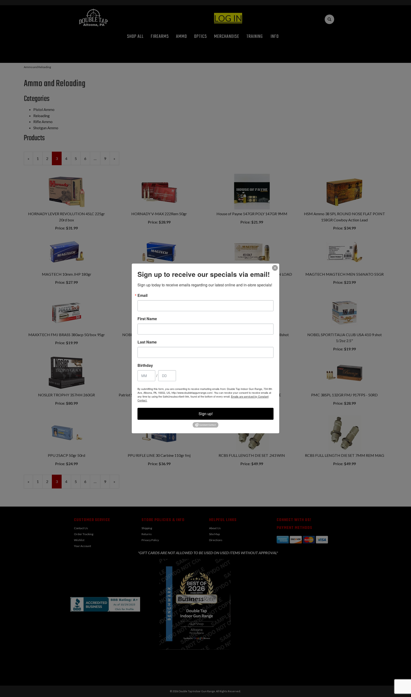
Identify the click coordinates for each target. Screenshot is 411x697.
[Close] (275, 268)
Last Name (147, 342)
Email (142, 295)
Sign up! (206, 413)
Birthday (145, 365)
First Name (147, 319)
